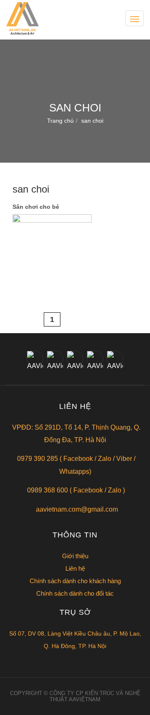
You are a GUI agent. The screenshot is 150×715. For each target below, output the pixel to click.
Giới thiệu (75, 555)
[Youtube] (115, 359)
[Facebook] (35, 359)
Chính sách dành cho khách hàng (75, 580)
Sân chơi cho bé (35, 206)
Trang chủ (60, 120)
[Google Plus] (75, 359)
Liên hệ (75, 568)
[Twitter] (55, 359)
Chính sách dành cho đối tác (75, 593)
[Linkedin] (95, 359)
